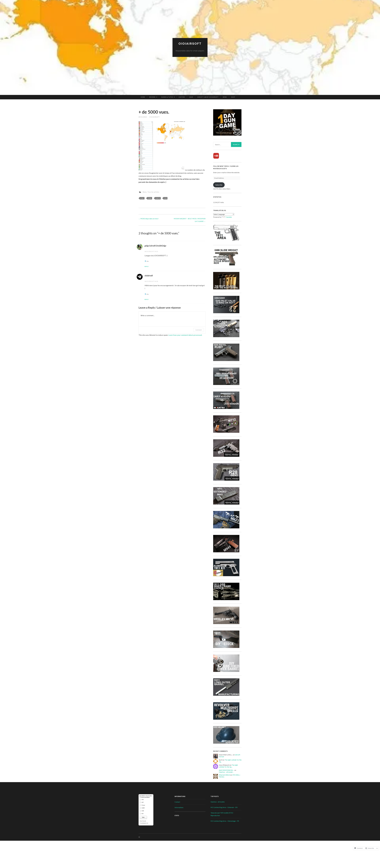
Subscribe (218, 185)
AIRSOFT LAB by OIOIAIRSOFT (207, 97)
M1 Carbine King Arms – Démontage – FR (225, 821)
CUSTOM (182, 97)
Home (143, 97)
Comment (198, 330)
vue (165, 198)
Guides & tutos (167, 97)
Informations (179, 807)
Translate (228, 217)
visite (158, 198)
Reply (147, 266)
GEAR (191, 97)
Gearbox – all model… (226, 772)
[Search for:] (227, 144)
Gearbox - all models (218, 802)
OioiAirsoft (190, 43)
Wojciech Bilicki (224, 775)
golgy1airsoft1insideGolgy (155, 245)
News (225, 97)
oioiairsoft (154, 117)
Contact (177, 802)
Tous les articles (153, 192)
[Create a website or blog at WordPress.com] (139, 837)
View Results (143, 821)
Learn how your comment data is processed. (185, 335)
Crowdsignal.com (144, 823)
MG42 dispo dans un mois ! (149, 219)
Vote (143, 817)
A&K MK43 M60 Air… (226, 770)
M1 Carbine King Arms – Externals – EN (224, 807)
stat (142, 198)
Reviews (152, 97)
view (150, 198)
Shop (233, 97)
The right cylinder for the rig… (228, 766)
